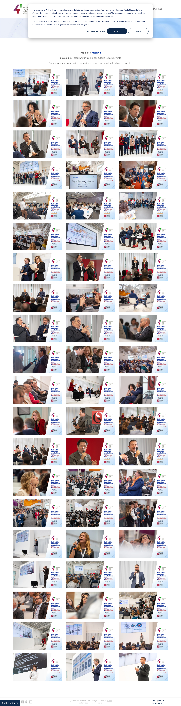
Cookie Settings (10, 702)
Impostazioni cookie (96, 31)
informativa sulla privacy (103, 16)
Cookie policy (90, 703)
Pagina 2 (96, 52)
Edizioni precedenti (154, 9)
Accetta (117, 31)
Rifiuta (138, 31)
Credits (99, 703)
